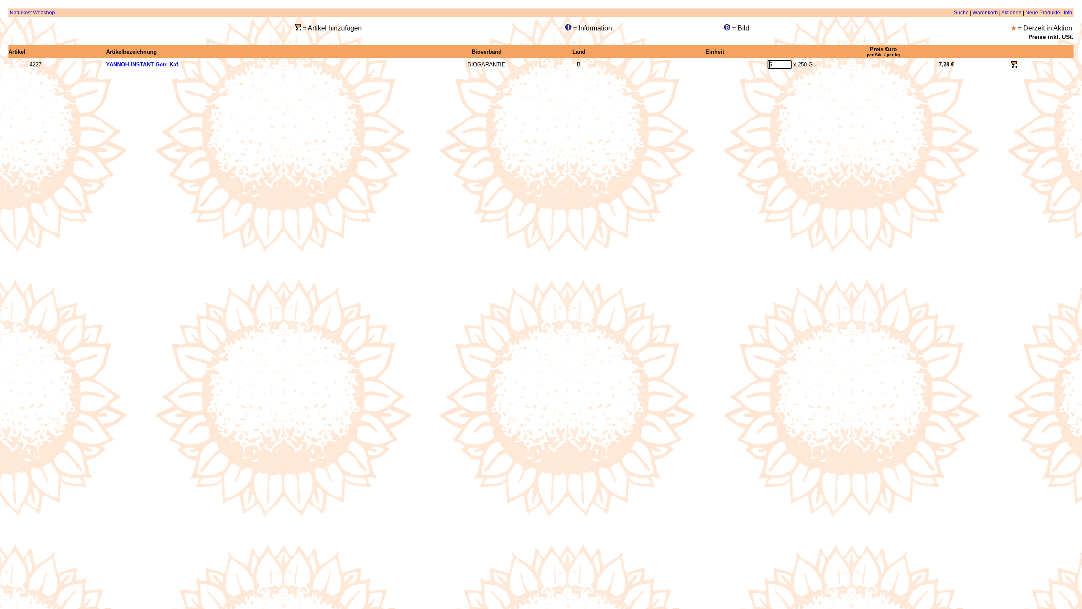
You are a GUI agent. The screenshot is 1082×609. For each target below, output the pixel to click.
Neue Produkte (1042, 13)
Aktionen (1011, 13)
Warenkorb (985, 13)
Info (1068, 13)
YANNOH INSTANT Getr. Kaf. (143, 64)
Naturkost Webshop (32, 13)
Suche (961, 13)
